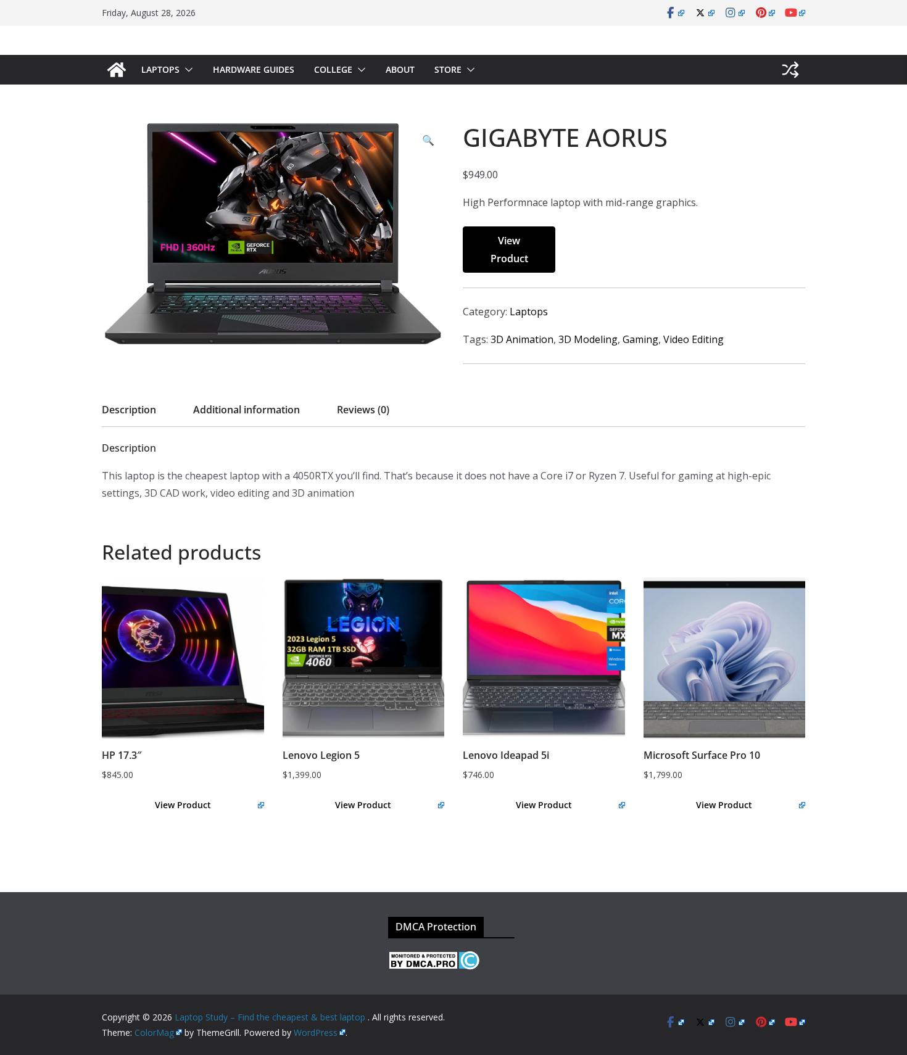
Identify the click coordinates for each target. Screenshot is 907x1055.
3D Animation (522, 339)
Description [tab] (129, 409)
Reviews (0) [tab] (363, 409)
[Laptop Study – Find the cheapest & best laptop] (116, 70)
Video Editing (693, 339)
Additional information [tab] (246, 409)
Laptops (160, 69)
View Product (509, 249)
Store (448, 69)
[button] (186, 69)
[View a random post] (790, 70)
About (400, 69)
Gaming (640, 339)
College (333, 69)
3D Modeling (588, 339)
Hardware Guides (253, 69)
